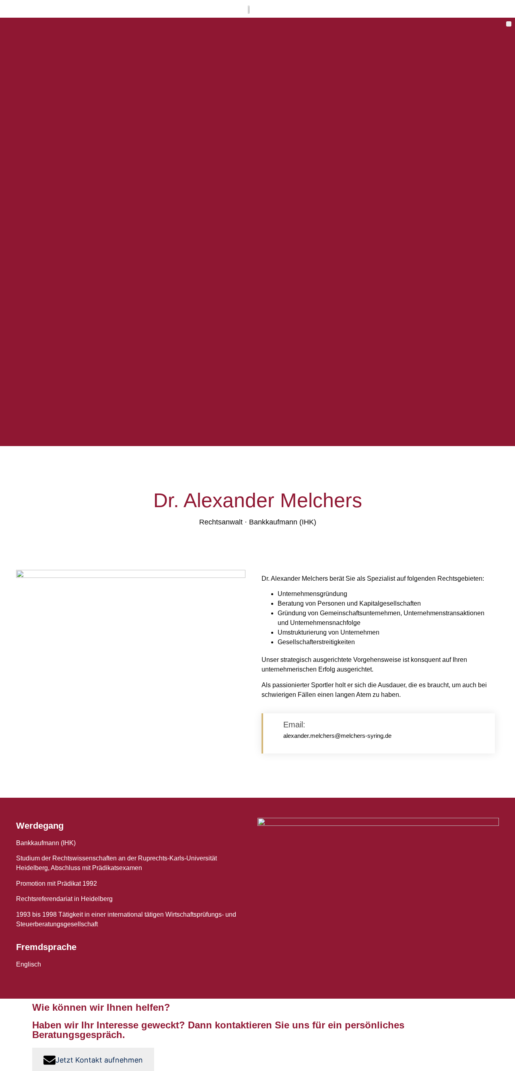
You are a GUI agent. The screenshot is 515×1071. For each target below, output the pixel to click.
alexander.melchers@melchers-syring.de (337, 735)
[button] (508, 24)
